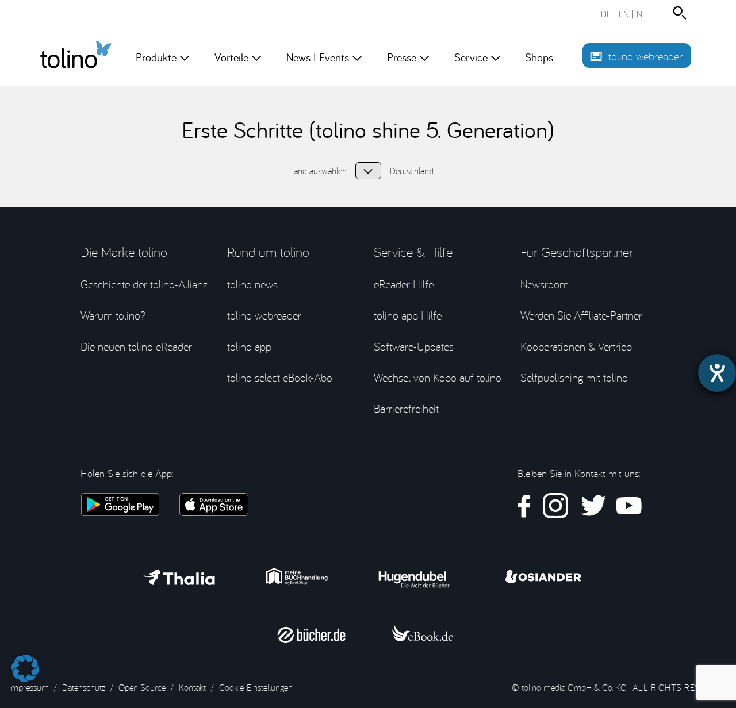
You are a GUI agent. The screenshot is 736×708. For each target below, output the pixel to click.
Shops (539, 57)
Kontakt (192, 687)
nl (642, 14)
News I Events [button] (317, 57)
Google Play (119, 504)
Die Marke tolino (123, 251)
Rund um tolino (268, 251)
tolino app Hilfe (408, 315)
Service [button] (471, 57)
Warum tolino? (112, 315)
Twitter (592, 506)
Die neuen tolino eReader (136, 346)
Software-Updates (414, 346)
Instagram (556, 506)
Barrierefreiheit (406, 408)
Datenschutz (83, 687)
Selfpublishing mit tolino (574, 377)
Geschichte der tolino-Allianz (144, 284)
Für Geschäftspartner (576, 251)
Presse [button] (401, 57)
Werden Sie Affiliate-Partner (581, 315)
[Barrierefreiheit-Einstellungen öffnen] (717, 373)
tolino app (249, 346)
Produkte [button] (156, 57)
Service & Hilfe (413, 251)
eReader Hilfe (404, 284)
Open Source (142, 687)
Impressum (29, 687)
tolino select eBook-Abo (279, 377)
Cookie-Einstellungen (256, 687)
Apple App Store (213, 504)
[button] (25, 662)
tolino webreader (645, 56)
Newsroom (544, 284)
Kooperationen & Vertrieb (576, 346)
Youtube (629, 506)
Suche (682, 13)
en (624, 14)
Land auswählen (368, 170)
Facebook (524, 506)
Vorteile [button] (231, 57)
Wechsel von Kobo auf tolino (437, 377)
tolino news (252, 284)
